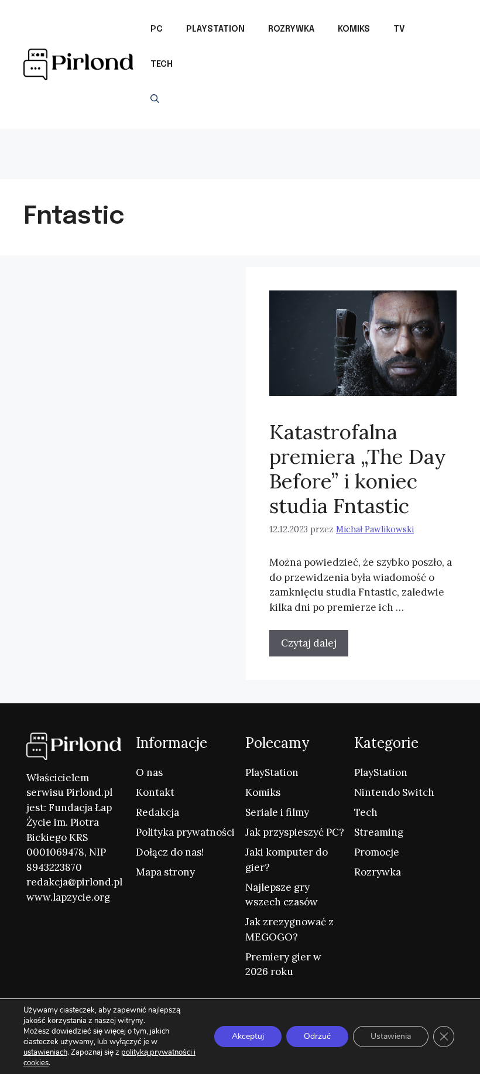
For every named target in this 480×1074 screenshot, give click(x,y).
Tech (161, 64)
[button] (155, 99)
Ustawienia (391, 1036)
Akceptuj (248, 1036)
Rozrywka (291, 29)
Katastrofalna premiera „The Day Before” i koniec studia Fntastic (357, 469)
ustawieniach (45, 1052)
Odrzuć (317, 1036)
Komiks (354, 29)
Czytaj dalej (309, 643)
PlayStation (215, 29)
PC (156, 29)
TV (399, 29)
